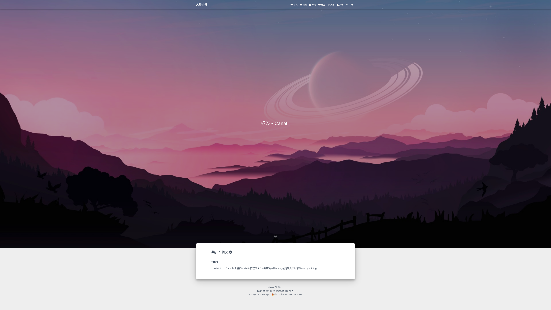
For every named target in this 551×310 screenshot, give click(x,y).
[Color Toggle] (352, 4)
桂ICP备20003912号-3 (259, 294)
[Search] (347, 4)
